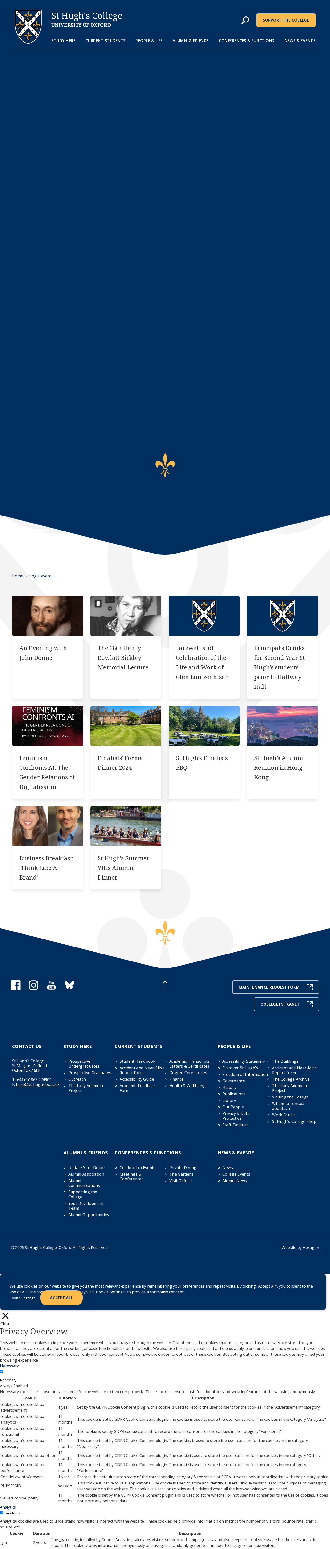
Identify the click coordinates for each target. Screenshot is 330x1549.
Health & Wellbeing (187, 1085)
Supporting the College (82, 1194)
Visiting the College (290, 1097)
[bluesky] (69, 988)
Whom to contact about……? (288, 1106)
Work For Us (284, 1114)
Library (229, 1100)
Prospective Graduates (89, 1072)
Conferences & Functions (246, 40)
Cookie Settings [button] (23, 1297)
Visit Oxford (180, 1180)
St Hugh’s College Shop (294, 1121)
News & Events (300, 40)
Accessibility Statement (244, 1061)
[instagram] (33, 988)
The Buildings (285, 1061)
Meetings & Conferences (131, 1176)
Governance (233, 1080)
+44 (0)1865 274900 (33, 1079)
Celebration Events (137, 1167)
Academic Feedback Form (138, 1088)
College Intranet (280, 1004)
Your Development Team (86, 1206)
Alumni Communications (84, 1183)
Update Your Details (87, 1167)
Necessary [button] (9, 1366)
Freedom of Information (245, 1074)
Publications (234, 1093)
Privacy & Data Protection (236, 1116)
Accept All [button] (61, 1297)
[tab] (245, 20)
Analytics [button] (8, 1507)
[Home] (28, 42)
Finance (176, 1079)
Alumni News (234, 1180)
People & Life (149, 40)
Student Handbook (137, 1061)
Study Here (63, 40)
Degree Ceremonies (188, 1072)
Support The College (286, 20)
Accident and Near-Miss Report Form (142, 1070)
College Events (236, 1174)
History (229, 1087)
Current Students (106, 40)
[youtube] (51, 988)
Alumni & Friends (191, 40)
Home (17, 576)
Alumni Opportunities (88, 1214)
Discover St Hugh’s (240, 1067)
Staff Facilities (235, 1124)
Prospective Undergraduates (84, 1064)
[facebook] (16, 988)
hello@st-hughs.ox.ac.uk (38, 1084)
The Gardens (181, 1174)
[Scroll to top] (165, 985)
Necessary (8, 1380)
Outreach (77, 1079)
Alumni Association (86, 1174)
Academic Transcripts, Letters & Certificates (190, 1064)
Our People (233, 1106)
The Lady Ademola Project (85, 1088)
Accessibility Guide (137, 1079)
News (227, 1167)
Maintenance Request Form (269, 987)
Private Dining (182, 1167)
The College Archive (291, 1079)
